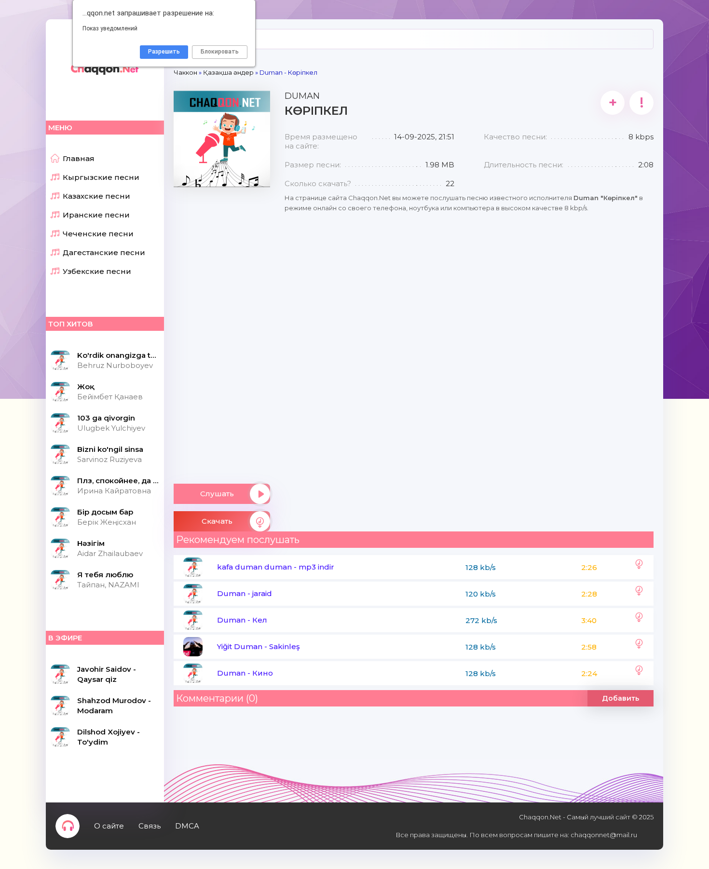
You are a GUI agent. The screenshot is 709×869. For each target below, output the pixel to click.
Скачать (217, 521)
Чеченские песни (98, 233)
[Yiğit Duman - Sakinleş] (639, 646)
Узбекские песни (97, 271)
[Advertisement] (222, 331)
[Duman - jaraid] (639, 593)
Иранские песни (96, 214)
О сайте (109, 825)
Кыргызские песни (101, 177)
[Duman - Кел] (639, 620)
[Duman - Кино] (639, 673)
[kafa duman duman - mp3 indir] (639, 567)
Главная (79, 158)
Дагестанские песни (104, 252)
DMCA (187, 825)
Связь (149, 825)
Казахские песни (96, 196)
